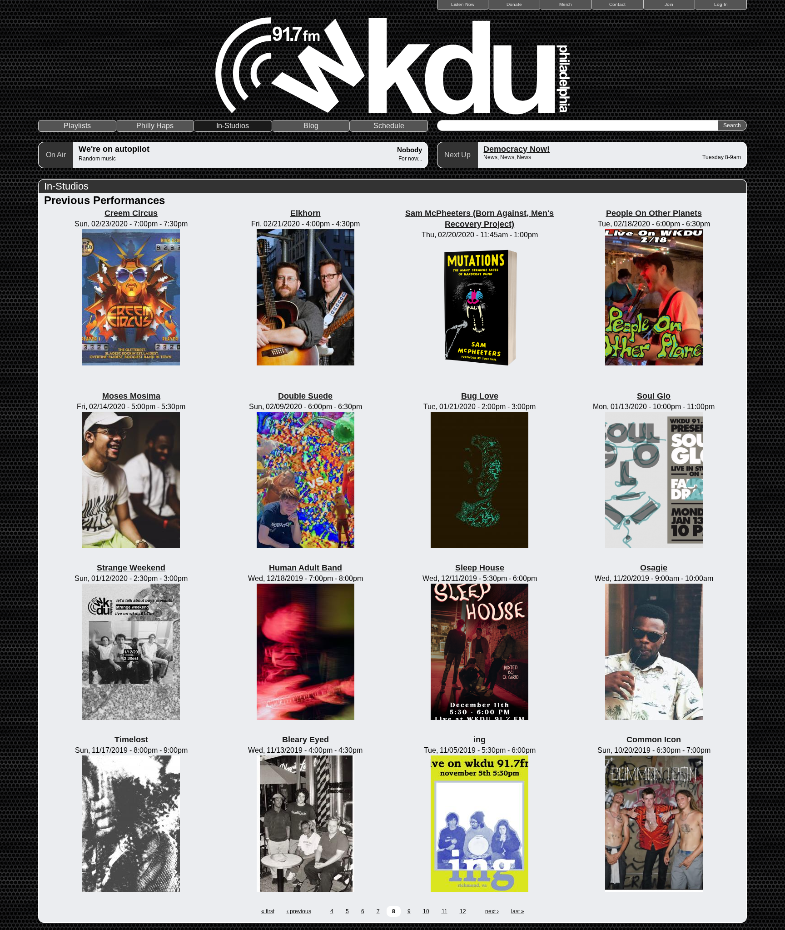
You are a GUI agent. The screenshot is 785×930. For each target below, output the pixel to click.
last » (517, 911)
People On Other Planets (654, 213)
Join (669, 4)
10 (426, 911)
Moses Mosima (131, 395)
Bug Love (479, 395)
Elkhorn (305, 213)
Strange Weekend (131, 567)
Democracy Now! (516, 149)
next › (492, 911)
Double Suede (305, 395)
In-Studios (232, 126)
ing (479, 739)
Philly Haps (155, 126)
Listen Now (462, 4)
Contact (617, 4)
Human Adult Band (305, 567)
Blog (310, 126)
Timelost (131, 739)
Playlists (77, 126)
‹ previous (299, 911)
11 (444, 911)
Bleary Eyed (305, 739)
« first (267, 911)
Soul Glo (654, 395)
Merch (565, 4)
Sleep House (479, 567)
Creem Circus (131, 213)
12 (463, 911)
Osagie (653, 567)
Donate (514, 4)
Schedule (388, 126)
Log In (721, 4)
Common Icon (653, 739)
